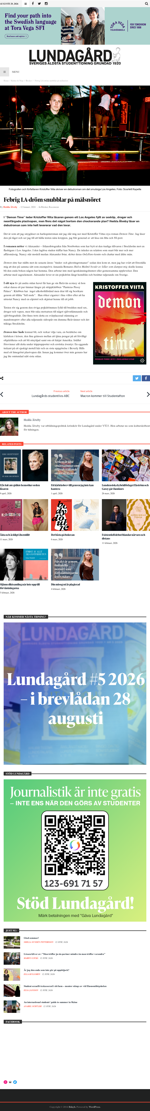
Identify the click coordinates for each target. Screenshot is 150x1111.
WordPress (94, 1106)
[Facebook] (32, 3)
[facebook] (146, 378)
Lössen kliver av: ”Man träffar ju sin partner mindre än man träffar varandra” (64, 954)
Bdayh (72, 1106)
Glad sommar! (31, 938)
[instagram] (46, 3)
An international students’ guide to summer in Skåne (50, 1002)
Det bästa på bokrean (63, 535)
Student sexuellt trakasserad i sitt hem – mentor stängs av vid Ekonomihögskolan (65, 986)
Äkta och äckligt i (15, 535)
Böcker (29, 80)
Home (6, 80)
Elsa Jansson (31, 990)
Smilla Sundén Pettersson (39, 942)
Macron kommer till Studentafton (102, 394)
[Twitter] (39, 3)
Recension (54, 207)
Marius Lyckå (31, 958)
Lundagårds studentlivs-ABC (51, 394)
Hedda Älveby (10, 207)
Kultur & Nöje (17, 80)
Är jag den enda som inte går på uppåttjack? (46, 970)
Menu (16, 72)
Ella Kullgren (32, 974)
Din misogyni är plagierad (65, 584)
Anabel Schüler (33, 1006)
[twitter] (137, 378)
